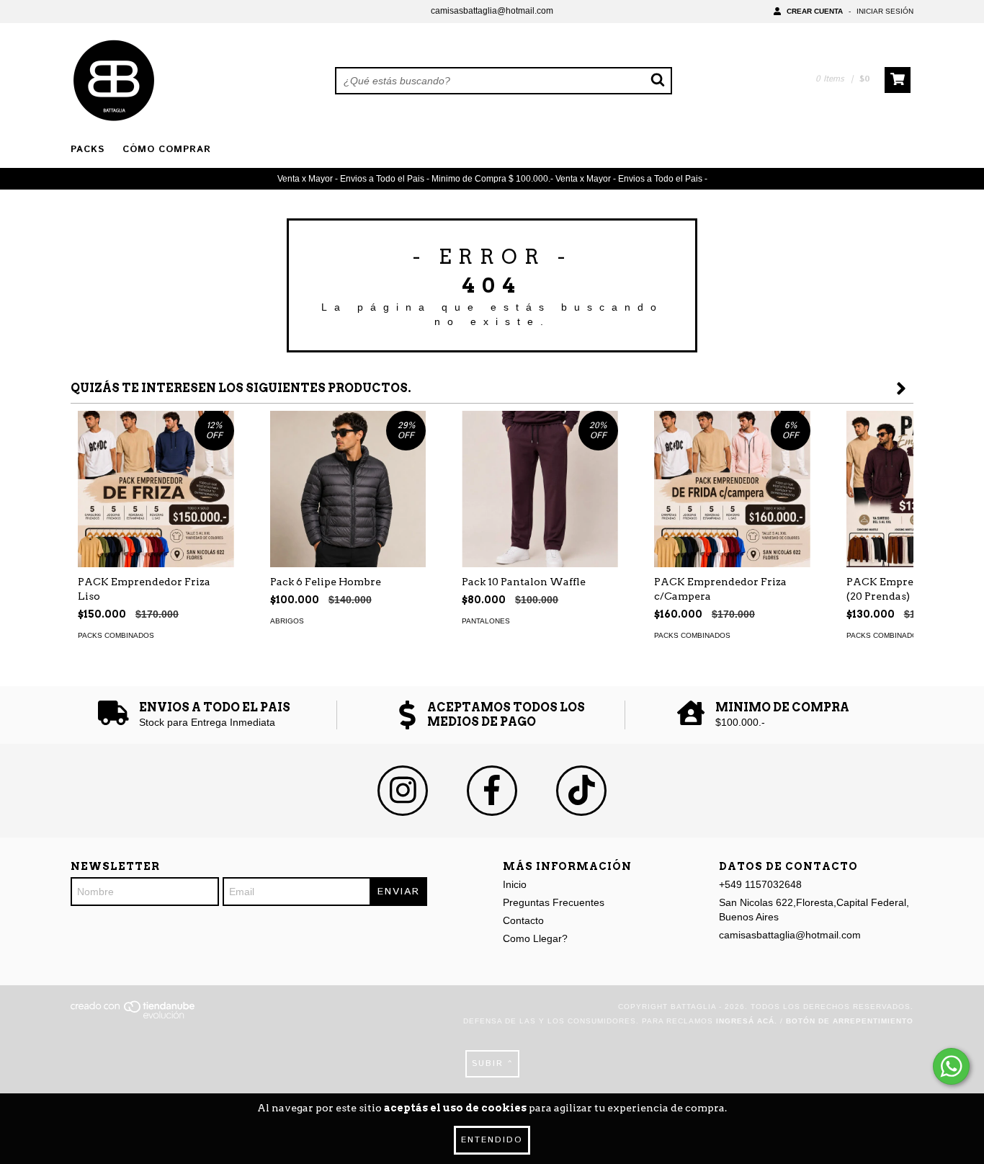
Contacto (523, 920)
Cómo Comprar (166, 149)
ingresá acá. (746, 1021)
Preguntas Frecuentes (553, 902)
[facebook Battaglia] (492, 790)
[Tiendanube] (134, 1016)
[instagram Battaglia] (402, 790)
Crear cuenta (815, 11)
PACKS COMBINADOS (116, 635)
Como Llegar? (535, 938)
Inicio (515, 884)
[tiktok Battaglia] (581, 790)
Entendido (492, 1140)
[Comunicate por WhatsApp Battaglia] (951, 1066)
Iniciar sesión (884, 11)
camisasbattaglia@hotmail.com (492, 11)
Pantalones (486, 621)
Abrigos (287, 621)
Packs (87, 149)
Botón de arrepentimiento (849, 1021)
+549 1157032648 (760, 884)
